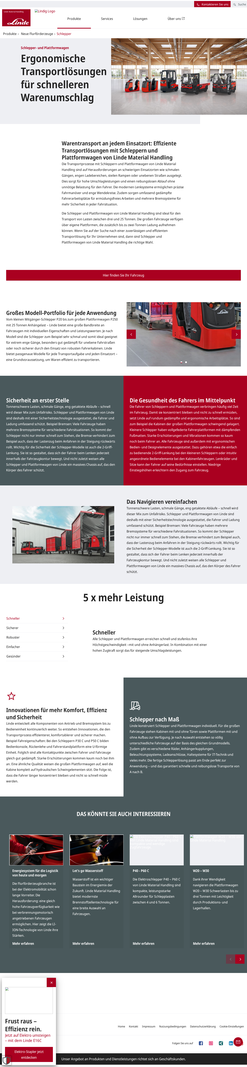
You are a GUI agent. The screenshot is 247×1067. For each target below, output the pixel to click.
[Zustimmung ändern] (6, 1060)
